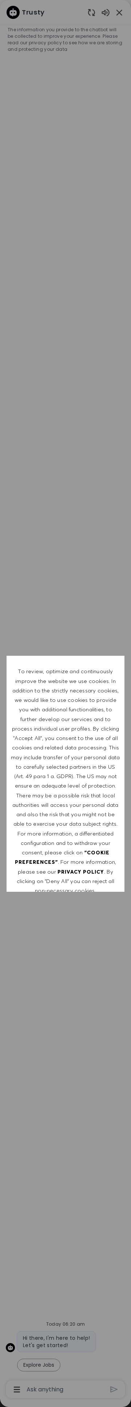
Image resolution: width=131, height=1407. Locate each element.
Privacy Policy (80, 872)
